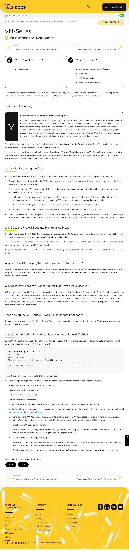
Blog (6, 525)
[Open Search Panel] (88, 7)
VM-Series (15, 22)
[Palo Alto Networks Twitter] (114, 509)
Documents (71, 526)
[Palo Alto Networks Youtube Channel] (120, 509)
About (38, 514)
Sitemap (8, 537)
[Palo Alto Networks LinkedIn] (107, 509)
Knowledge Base (43, 530)
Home (7, 22)
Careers (39, 518)
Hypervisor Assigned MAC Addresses (27, 412)
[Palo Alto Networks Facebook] (101, 509)
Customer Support (43, 522)
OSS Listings (10, 533)
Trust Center (72, 518)
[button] (127, 440)
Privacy (70, 514)
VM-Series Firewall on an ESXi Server (35, 22)
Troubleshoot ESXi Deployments (64, 22)
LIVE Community (43, 526)
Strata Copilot (115, 7)
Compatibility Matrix (13, 529)
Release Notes (11, 517)
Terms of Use (72, 522)
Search (8, 521)
